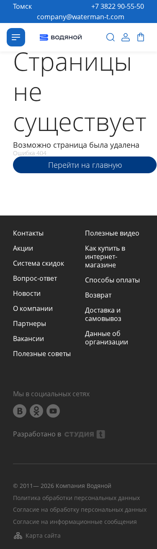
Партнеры (29, 323)
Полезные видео (112, 233)
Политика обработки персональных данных (76, 498)
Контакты (28, 233)
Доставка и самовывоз (103, 314)
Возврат (98, 295)
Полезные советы (42, 353)
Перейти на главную (85, 165)
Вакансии (28, 338)
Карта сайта (43, 535)
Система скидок (38, 263)
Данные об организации (106, 337)
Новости (27, 293)
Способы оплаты (112, 280)
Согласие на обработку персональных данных (80, 509)
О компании (33, 308)
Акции (23, 248)
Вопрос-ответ (35, 278)
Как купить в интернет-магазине (105, 256)
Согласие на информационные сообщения (75, 522)
